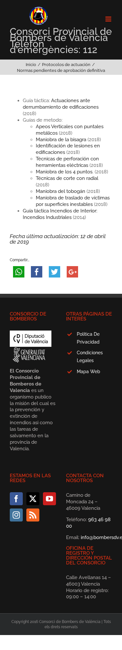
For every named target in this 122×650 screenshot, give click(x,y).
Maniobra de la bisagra (61, 139)
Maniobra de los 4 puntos (64, 172)
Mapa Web (88, 371)
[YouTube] (49, 498)
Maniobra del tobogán (60, 191)
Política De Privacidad (88, 338)
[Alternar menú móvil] (108, 19)
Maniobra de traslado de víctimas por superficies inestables (73, 201)
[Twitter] (32, 498)
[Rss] (32, 514)
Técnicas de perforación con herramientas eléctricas (67, 162)
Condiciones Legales (90, 356)
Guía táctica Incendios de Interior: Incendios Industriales (60, 214)
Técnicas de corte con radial (67, 178)
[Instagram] (16, 514)
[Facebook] (16, 498)
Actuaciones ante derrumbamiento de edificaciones (61, 104)
